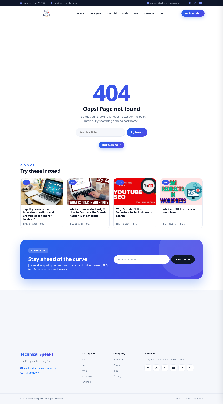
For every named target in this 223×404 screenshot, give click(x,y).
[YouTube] (201, 2)
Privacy (117, 376)
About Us (118, 359)
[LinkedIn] (181, 367)
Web (125, 13)
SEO (135, 13)
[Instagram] (195, 2)
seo (84, 359)
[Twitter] (190, 2)
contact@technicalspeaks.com (164, 2)
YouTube (148, 13)
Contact (117, 365)
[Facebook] (185, 2)
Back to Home (110, 144)
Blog (115, 370)
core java (87, 376)
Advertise (198, 398)
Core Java (95, 13)
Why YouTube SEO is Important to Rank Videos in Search (134, 212)
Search (138, 132)
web (84, 370)
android (86, 381)
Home (80, 13)
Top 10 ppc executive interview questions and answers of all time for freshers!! (38, 214)
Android (112, 13)
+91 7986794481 (33, 372)
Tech (162, 13)
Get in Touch (192, 13)
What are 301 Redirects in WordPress (179, 210)
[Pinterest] (190, 367)
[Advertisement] (111, 45)
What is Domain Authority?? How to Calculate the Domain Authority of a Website (88, 212)
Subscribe (181, 259)
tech (84, 365)
